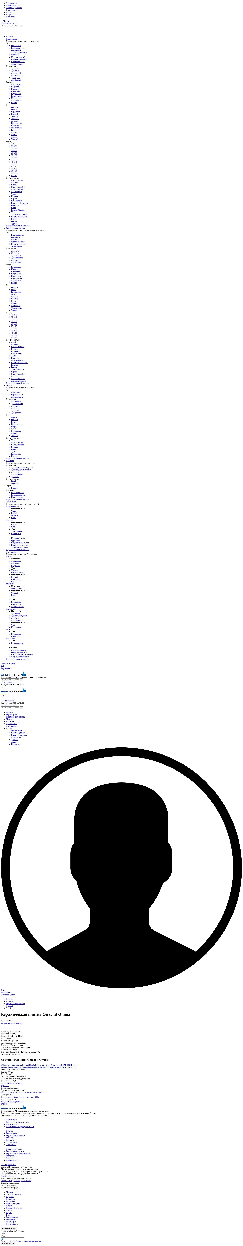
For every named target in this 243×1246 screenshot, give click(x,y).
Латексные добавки (19, 547)
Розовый (15, 130)
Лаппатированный (19, 52)
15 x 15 (14, 146)
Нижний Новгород (14, 1208)
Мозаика (10, 385)
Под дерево (16, 89)
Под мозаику (16, 276)
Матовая (14, 239)
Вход (3, 666)
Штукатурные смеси (20, 543)
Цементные (16, 534)
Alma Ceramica (17, 369)
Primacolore (16, 454)
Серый (14, 132)
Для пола (15, 68)
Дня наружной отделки (21, 470)
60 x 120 (14, 173)
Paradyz (14, 481)
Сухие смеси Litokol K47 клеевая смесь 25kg (20, 1097)
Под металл (16, 93)
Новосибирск (12, 1224)
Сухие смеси (11, 502)
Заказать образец (8, 663)
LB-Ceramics (16, 201)
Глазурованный (18, 48)
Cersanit (14, 182)
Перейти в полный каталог (17, 226)
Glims (13, 511)
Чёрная (14, 310)
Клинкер (10, 461)
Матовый (15, 55)
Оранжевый (16, 128)
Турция (14, 223)
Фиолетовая (16, 308)
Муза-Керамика (18, 360)
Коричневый (16, 123)
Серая (13, 301)
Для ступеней (17, 474)
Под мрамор (16, 96)
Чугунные (15, 565)
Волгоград (10, 1201)
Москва (9, 1192)
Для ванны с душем (19, 616)
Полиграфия (11, 1124)
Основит (15, 515)
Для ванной (16, 73)
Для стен (15, 71)
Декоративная (17, 397)
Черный (14, 139)
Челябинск (10, 1219)
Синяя (14, 303)
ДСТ (13, 451)
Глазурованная (17, 235)
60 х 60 (14, 171)
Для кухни (15, 78)
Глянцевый (16, 50)
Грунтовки (15, 540)
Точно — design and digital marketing (16, 1180)
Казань (9, 1206)
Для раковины (17, 620)
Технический (17, 64)
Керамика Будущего (19, 203)
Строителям (11, 10)
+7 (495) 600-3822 (8, 682)
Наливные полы (18, 538)
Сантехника (11, 552)
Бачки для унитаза (19, 652)
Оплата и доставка (14, 8)
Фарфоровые (16, 588)
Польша (14, 365)
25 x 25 (14, 326)
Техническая (16, 246)
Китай (14, 219)
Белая (13, 290)
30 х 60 (14, 333)
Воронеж (10, 1197)
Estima (14, 185)
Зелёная (14, 296)
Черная (14, 417)
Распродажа (11, 1156)
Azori (13, 342)
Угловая (14, 570)
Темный (14, 137)
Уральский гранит (19, 214)
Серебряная (16, 431)
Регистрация (6, 668)
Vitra (13, 212)
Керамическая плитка (15, 228)
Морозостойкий (18, 57)
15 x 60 (14, 148)
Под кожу (15, 269)
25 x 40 (14, 328)
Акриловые (16, 561)
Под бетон (15, 87)
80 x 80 (14, 176)
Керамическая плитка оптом (18, 1153)
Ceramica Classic (18, 189)
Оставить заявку (8, 995)
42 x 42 (14, 164)
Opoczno (14, 483)
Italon (13, 207)
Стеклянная (16, 392)
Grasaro (14, 194)
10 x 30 (14, 317)
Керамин (15, 205)
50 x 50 (14, 169)
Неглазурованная (18, 244)
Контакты (10, 17)
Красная (14, 299)
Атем (13, 356)
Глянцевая (15, 237)
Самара (9, 1210)
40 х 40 (14, 162)
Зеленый (15, 119)
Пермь (9, 1213)
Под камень (16, 91)
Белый (14, 109)
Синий (14, 135)
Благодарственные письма (17, 1122)
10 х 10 (14, 315)
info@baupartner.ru (9, 23)
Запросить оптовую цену (12, 1023)
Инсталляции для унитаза (22, 654)
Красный (15, 125)
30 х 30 (14, 155)
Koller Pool (15, 579)
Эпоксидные (16, 531)
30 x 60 (14, 157)
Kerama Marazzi (17, 210)
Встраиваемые (17, 643)
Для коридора (17, 75)
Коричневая (16, 424)
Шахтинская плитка (19, 217)
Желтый (14, 116)
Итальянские (16, 627)
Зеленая (14, 436)
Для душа (15, 618)
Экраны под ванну (19, 650)
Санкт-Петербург (13, 1194)
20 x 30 (14, 324)
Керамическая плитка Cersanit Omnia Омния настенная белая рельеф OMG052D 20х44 (38, 1067)
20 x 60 (14, 153)
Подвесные (16, 604)
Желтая (14, 294)
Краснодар (10, 1199)
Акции (9, 14)
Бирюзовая (16, 292)
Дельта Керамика (18, 381)
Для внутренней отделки (22, 467)
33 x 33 (14, 160)
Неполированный (19, 59)
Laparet (14, 198)
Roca (13, 581)
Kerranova (15, 196)
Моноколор (16, 98)
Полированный (18, 62)
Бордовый (15, 112)
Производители (13, 5)
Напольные (16, 602)
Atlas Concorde (17, 180)
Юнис (13, 518)
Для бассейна (17, 404)
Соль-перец (16, 84)
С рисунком (16, 100)
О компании (11, 3)
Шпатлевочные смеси (20, 545)
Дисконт (9, 12)
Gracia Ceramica (18, 187)
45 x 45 (14, 166)
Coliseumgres (16, 192)
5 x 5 (13, 144)
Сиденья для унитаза (20, 657)
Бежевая (14, 287)
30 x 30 (14, 331)
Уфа (8, 1215)
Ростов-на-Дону (13, 1203)
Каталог (9, 36)
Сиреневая (15, 306)
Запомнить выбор (8, 1229)
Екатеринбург (12, 1217)
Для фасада (16, 80)
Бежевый (15, 107)
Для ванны (16, 613)
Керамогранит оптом (15, 1151)
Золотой (14, 121)
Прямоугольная (17, 572)
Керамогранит (12, 39)
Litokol (14, 513)
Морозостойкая (17, 242)
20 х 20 (14, 150)
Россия (14, 221)
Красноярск (11, 1222)
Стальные (15, 563)
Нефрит (14, 349)
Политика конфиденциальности (20, 1127)
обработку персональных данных (26, 1241)
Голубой (14, 114)
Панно (14, 103)
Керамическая (17, 394)
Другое (9, 728)
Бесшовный (16, 46)
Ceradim (14, 376)
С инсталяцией (17, 607)
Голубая (14, 426)
